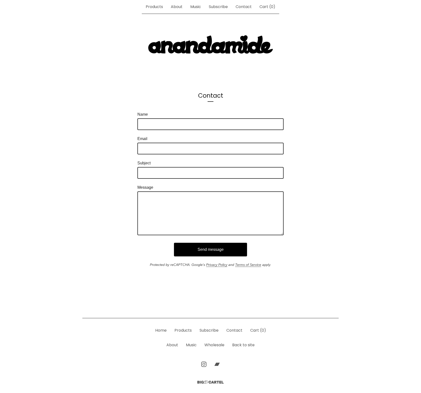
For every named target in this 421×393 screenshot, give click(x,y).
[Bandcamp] (217, 364)
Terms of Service (248, 265)
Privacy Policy (216, 265)
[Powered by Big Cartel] (210, 382)
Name (142, 114)
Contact (244, 6)
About (176, 6)
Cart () (267, 6)
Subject (144, 163)
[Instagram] (203, 364)
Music (195, 6)
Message (145, 187)
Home (161, 330)
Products (154, 6)
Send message (211, 249)
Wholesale (214, 345)
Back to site (243, 345)
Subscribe (218, 6)
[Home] (210, 45)
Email (142, 139)
